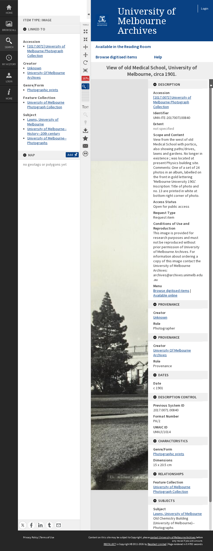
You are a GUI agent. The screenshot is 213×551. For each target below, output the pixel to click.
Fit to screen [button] (85, 39)
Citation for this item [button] (85, 154)
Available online (165, 295)
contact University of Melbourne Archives (173, 537)
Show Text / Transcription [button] (85, 107)
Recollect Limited (157, 544)
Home (9, 13)
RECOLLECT (110, 544)
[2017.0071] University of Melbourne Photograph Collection (46, 51)
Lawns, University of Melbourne (42, 121)
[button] (85, 86)
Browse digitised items (116, 56)
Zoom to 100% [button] (85, 70)
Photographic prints (42, 90)
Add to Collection (85, 138)
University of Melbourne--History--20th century (46, 131)
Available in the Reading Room (123, 46)
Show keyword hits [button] (85, 115)
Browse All (9, 30)
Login (9, 81)
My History (9, 64)
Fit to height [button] (85, 55)
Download (85, 130)
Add (70, 155)
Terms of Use (47, 537)
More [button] (9, 98)
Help (158, 56)
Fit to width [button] (85, 47)
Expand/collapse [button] (211, 83)
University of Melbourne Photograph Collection (45, 104)
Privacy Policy (30, 537)
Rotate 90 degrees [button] (85, 62)
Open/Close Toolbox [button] (89, 9)
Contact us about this (85, 146)
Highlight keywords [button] (85, 122)
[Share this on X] (23, 522)
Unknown (34, 68)
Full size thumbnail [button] (85, 31)
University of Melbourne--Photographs (46, 140)
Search (9, 47)
